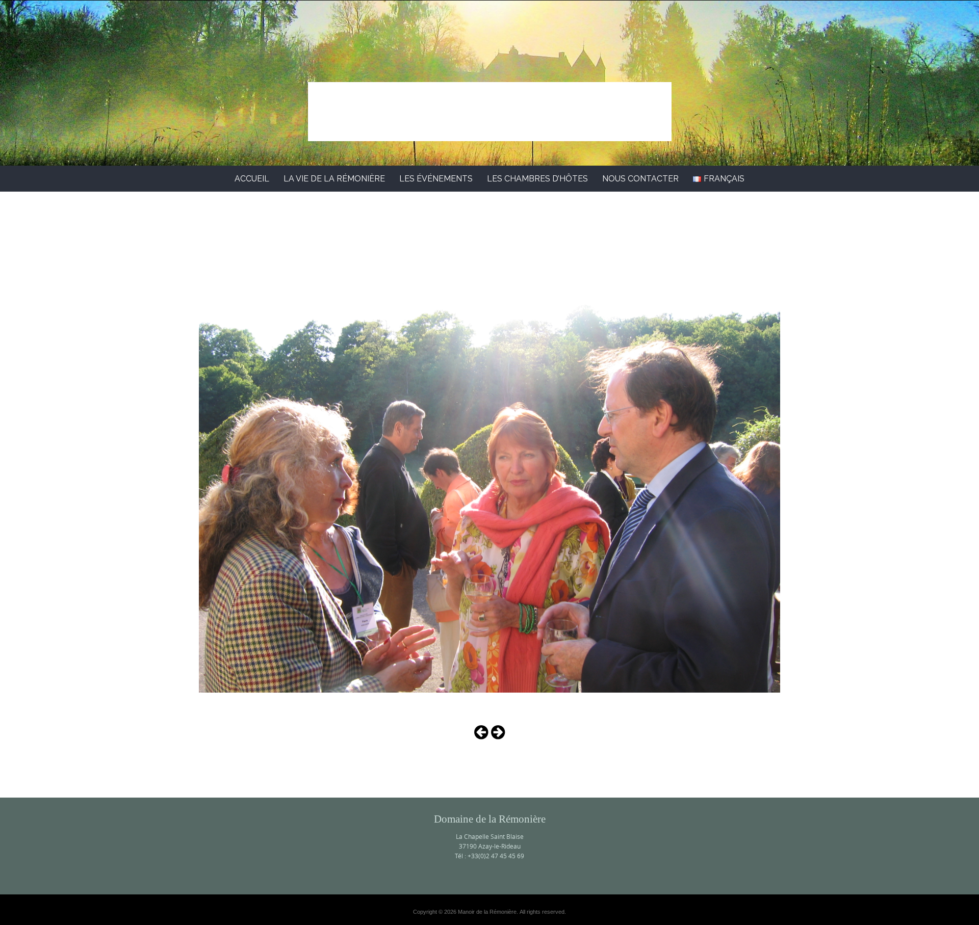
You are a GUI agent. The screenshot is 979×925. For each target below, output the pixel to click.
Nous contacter (640, 178)
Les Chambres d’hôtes (537, 178)
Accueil (252, 178)
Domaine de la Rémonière (489, 101)
